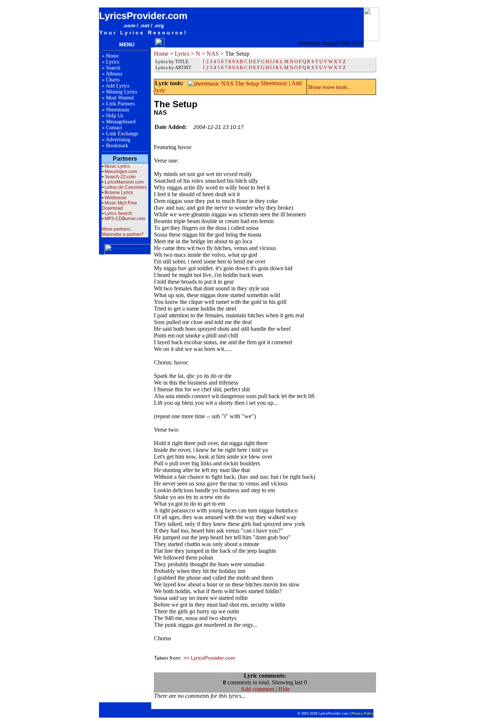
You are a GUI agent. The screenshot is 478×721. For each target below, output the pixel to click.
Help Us (114, 115)
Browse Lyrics (119, 192)
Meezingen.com (121, 171)
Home (112, 56)
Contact (114, 127)
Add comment (257, 689)
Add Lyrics (117, 86)
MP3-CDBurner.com (125, 218)
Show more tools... (330, 87)
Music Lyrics (117, 166)
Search (113, 68)
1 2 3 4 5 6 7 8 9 (218, 67)
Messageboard (121, 121)
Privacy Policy (362, 713)
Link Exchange (122, 133)
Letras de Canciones (126, 187)
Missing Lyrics (121, 92)
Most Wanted (120, 98)
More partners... (118, 229)
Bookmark (117, 145)
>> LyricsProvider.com (209, 658)
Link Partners (120, 104)
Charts (113, 80)
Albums (114, 74)
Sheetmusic (118, 110)
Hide (284, 689)
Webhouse (116, 197)
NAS (213, 53)
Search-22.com (120, 176)
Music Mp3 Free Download (119, 205)
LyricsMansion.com (124, 182)
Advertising (118, 139)
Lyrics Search (118, 213)
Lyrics (112, 62)
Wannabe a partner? (123, 234)
